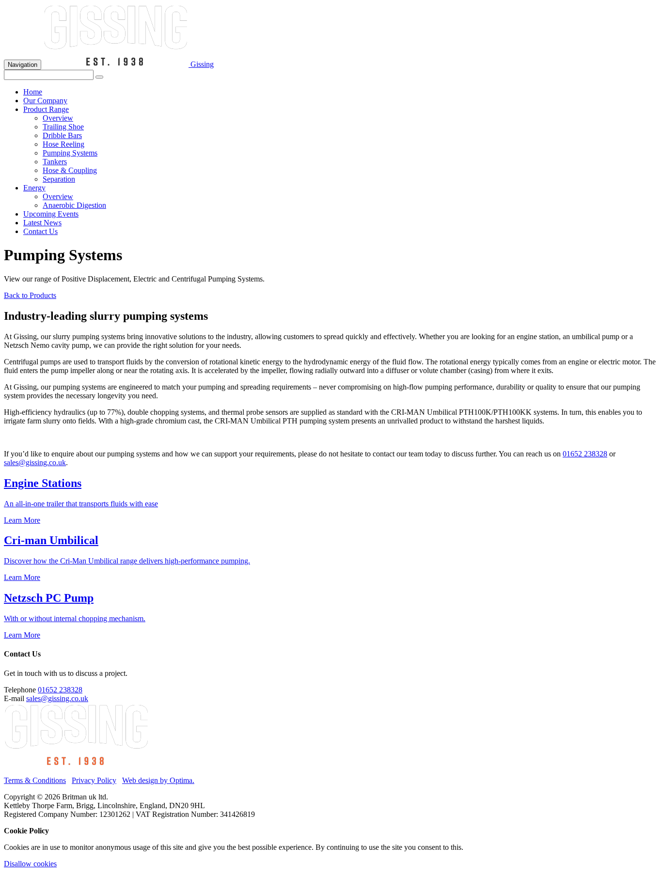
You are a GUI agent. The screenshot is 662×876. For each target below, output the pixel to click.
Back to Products (30, 295)
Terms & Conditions (35, 780)
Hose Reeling (63, 144)
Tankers (55, 161)
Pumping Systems (70, 153)
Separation (59, 179)
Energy (34, 188)
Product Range (46, 109)
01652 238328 (585, 454)
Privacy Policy (94, 780)
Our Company (45, 100)
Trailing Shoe (63, 127)
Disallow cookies (30, 864)
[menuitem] (340, 92)
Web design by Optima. (158, 780)
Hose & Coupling (70, 170)
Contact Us (40, 231)
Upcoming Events (51, 214)
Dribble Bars (62, 135)
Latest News (42, 223)
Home (32, 92)
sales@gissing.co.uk (35, 462)
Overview (58, 118)
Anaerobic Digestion (74, 205)
